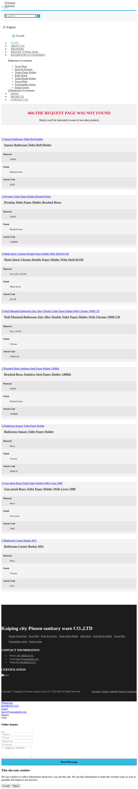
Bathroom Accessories (28, 54)
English (11, 27)
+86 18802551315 (25, 655)
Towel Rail (21, 66)
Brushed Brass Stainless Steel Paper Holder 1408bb (37, 374)
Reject (16, 786)
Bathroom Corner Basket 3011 (24, 546)
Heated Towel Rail (17, 636)
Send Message (69, 762)
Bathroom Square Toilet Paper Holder (29, 431)
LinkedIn (113, 691)
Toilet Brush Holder (25, 78)
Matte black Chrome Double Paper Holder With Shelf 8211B (43, 259)
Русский (20, 35)
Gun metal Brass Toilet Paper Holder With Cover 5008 (40, 489)
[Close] (2, 731)
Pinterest (122, 691)
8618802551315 (28, 662)
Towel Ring (21, 81)
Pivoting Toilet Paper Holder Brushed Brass (32, 202)
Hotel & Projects (23, 69)
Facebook (96, 691)
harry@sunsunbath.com (27, 659)
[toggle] (2, 6)
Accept (6, 786)
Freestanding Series (25, 84)
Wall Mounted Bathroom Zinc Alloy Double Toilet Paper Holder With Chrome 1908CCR (62, 317)
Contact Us (19, 99)
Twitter (104, 691)
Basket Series (22, 87)
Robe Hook (21, 75)
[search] (38, 16)
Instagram (132, 691)
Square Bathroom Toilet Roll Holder (27, 145)
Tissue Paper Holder (25, 72)
